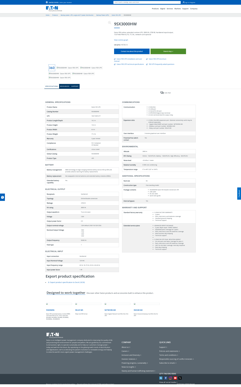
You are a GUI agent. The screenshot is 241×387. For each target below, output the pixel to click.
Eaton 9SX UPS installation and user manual (128, 60)
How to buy (167, 51)
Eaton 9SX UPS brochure (157, 59)
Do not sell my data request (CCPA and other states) (95, 384)
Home (47, 15)
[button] (239, 193)
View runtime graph (121, 40)
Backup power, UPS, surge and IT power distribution (77, 15)
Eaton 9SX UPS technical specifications (130, 64)
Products (55, 15)
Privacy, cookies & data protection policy (60, 384)
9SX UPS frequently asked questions (161, 64)
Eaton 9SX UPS (116, 15)
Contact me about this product (132, 51)
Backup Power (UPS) (102, 15)
